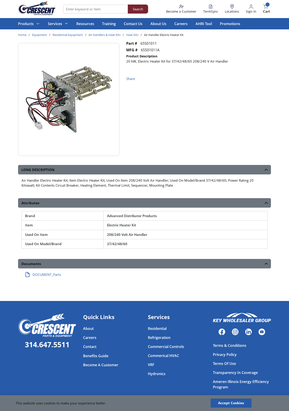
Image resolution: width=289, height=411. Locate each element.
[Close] (263, 403)
